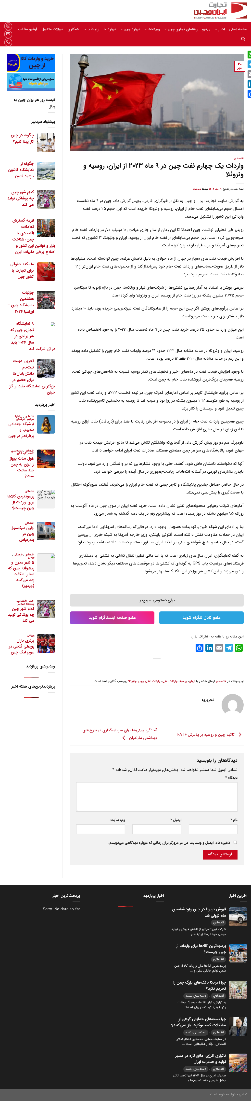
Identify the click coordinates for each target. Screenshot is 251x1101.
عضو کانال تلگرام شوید (202, 617)
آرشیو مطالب (27, 29)
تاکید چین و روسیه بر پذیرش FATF (206, 735)
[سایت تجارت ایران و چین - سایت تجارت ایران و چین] (217, 11)
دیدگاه (231, 778)
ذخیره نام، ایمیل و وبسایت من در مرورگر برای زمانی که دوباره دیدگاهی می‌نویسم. (169, 843)
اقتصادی (239, 158)
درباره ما (110, 29)
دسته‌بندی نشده (196, 995)
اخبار (221, 29)
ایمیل (175, 820)
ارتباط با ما (91, 29)
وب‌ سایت (117, 820)
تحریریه (196, 189)
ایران (192, 681)
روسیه (183, 681)
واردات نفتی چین (149, 681)
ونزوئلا (132, 681)
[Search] (243, 39)
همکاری (73, 29)
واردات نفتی (169, 681)
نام (234, 820)
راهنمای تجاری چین (183, 29)
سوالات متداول (52, 29)
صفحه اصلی (238, 29)
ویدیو (206, 29)
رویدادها (154, 29)
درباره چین (132, 29)
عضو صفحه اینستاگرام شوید (112, 617)
